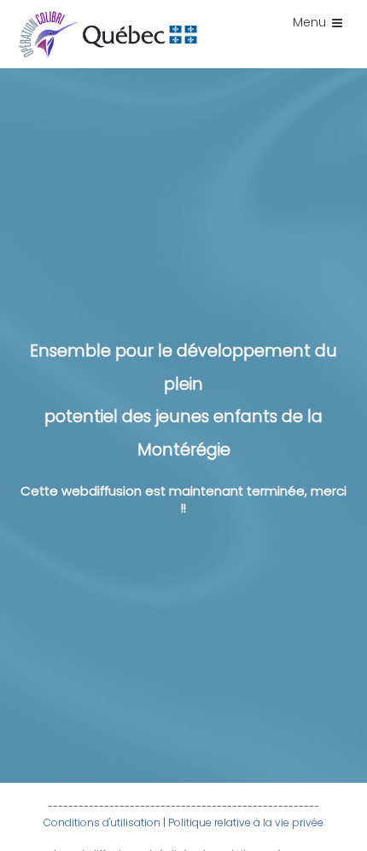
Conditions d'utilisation (102, 822)
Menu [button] (309, 22)
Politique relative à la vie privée (245, 822)
